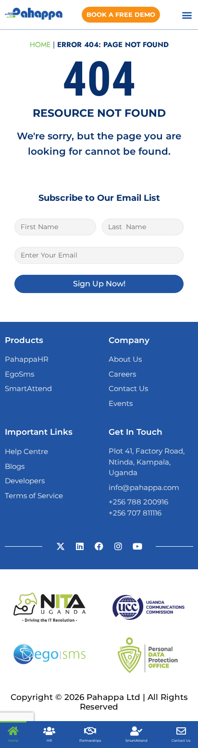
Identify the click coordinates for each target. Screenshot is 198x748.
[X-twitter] (60, 546)
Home (40, 44)
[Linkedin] (79, 546)
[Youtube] (137, 546)
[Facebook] (99, 546)
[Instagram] (118, 546)
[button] (187, 15)
